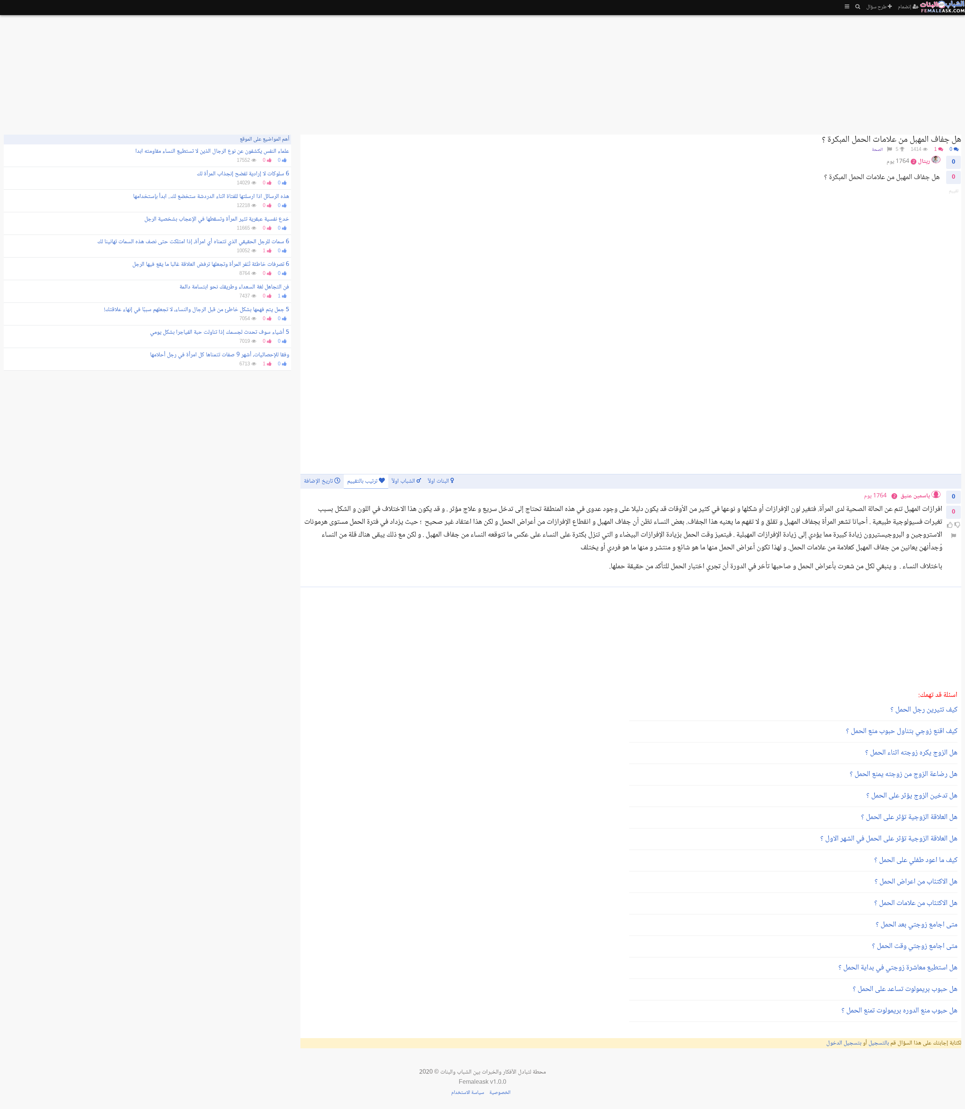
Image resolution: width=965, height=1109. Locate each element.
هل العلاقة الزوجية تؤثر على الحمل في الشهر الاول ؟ (888, 839)
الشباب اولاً (404, 481)
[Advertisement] (735, 71)
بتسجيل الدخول (843, 1043)
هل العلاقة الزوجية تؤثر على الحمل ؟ (909, 817)
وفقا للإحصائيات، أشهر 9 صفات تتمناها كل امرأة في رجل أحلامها (219, 355)
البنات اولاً (439, 481)
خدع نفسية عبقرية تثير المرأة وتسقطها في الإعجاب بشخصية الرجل (216, 219)
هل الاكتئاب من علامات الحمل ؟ (915, 903)
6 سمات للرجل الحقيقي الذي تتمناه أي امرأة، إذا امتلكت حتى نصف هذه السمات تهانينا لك (193, 242)
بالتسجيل (878, 1043)
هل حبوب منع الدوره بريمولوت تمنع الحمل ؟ (899, 1011)
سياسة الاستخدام (467, 1092)
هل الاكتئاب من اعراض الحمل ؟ (916, 882)
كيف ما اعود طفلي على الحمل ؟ (915, 860)
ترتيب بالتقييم (363, 481)
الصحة (877, 150)
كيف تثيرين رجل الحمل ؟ (923, 710)
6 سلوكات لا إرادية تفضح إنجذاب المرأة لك (243, 174)
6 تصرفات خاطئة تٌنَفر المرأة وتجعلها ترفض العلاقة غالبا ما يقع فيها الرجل (210, 264)
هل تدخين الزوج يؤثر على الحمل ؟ (911, 796)
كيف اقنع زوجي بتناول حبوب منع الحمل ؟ (901, 731)
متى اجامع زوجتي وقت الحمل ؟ (914, 946)
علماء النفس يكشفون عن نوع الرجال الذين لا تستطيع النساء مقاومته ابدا (212, 151)
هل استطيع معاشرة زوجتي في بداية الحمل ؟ (897, 968)
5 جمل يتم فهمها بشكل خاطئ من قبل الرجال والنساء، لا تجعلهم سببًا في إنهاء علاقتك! (196, 310)
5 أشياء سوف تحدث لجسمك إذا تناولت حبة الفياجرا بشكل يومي (219, 332)
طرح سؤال (877, 7)
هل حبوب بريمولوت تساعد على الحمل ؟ (905, 989)
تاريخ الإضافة (319, 481)
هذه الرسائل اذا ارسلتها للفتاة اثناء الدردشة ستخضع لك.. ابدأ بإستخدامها (211, 197)
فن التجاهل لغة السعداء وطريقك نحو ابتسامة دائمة (234, 287)
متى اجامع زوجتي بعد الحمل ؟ (916, 925)
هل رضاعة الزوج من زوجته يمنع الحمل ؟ (903, 774)
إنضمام (905, 7)
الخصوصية (499, 1092)
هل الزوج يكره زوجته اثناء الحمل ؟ (911, 753)
